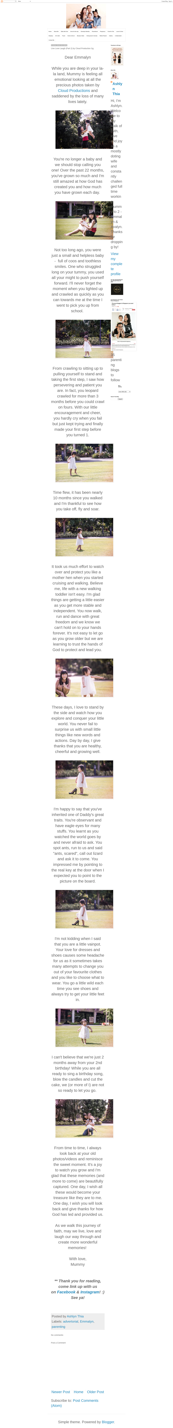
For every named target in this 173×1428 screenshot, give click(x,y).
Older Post (95, 1392)
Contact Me (51, 40)
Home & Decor (71, 35)
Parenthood (95, 31)
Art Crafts (57, 35)
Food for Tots (111, 31)
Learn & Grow (119, 31)
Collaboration (118, 35)
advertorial (70, 1321)
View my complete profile (116, 264)
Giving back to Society (91, 35)
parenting (58, 1327)
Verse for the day (74, 31)
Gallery (111, 35)
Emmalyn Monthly (85, 31)
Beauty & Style (80, 35)
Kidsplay (51, 35)
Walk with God (64, 31)
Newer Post (60, 1392)
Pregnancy (102, 31)
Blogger (108, 1422)
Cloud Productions (74, 90)
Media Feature (103, 35)
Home (50, 31)
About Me (56, 31)
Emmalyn (87, 1321)
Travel (63, 35)
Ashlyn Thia (117, 89)
